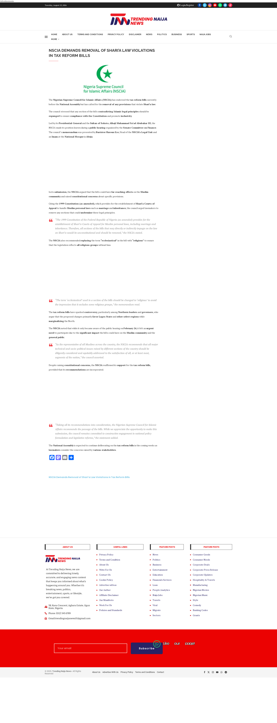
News (149, 34)
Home (54, 34)
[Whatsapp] (220, 5)
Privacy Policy (116, 34)
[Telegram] (225, 5)
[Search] (230, 36)
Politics (162, 34)
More (54, 39)
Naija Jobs (205, 34)
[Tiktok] (230, 5)
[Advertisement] (103, 164)
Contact (160, 672)
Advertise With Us (110, 672)
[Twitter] (205, 5)
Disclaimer (135, 34)
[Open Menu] (46, 36)
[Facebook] (199, 5)
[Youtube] (215, 5)
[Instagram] (210, 5)
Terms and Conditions (90, 34)
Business (177, 34)
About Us (67, 34)
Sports (191, 34)
